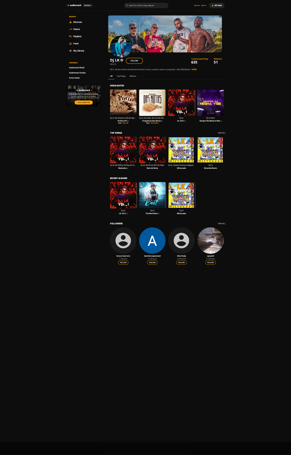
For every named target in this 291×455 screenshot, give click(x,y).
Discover (77, 22)
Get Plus (87, 5)
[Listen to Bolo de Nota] (152, 150)
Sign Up (197, 5)
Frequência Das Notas (151, 121)
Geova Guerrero (123, 256)
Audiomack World (76, 67)
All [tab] (111, 76)
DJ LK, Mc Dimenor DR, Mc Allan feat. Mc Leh (123, 118)
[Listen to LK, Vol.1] (181, 103)
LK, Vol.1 (180, 121)
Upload (218, 5)
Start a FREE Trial (84, 102)
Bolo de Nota (152, 168)
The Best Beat (152, 213)
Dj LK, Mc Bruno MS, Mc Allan (152, 165)
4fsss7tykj (181, 256)
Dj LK (210, 165)
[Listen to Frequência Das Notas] (152, 103)
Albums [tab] (133, 76)
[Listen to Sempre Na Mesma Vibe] (210, 103)
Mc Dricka (155, 123)
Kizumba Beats (210, 168)
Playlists (77, 36)
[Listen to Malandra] (123, 150)
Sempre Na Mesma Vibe (209, 121)
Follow (134, 60)
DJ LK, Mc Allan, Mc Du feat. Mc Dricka (152, 118)
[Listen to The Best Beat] (152, 195)
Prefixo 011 (122, 121)
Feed (75, 43)
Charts (76, 29)
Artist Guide (74, 78)
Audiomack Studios (77, 72)
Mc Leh (125, 123)
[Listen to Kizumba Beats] (210, 150)
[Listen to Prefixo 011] (123, 103)
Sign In (203, 5)
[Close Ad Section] (98, 88)
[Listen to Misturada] (181, 150)
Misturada (181, 168)
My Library (78, 50)
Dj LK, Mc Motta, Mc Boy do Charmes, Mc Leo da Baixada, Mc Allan (123, 165)
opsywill (210, 256)
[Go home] (73, 5)
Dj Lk (181, 118)
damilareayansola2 (152, 256)
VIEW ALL (222, 133)
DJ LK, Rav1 (210, 118)
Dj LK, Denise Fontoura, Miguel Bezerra (181, 165)
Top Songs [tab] (121, 76)
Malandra (122, 168)
